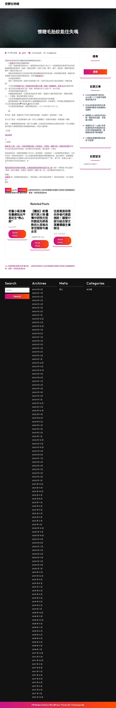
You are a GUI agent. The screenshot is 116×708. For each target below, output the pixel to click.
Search (17, 296)
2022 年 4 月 (37, 469)
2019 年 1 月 (37, 609)
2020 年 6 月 (37, 550)
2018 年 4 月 (37, 638)
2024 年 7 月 (37, 381)
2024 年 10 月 (38, 370)
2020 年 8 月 (37, 543)
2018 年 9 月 (37, 624)
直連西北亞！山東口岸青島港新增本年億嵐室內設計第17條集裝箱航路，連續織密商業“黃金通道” (95, 128)
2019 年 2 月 (37, 605)
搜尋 (95, 56)
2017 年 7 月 (37, 671)
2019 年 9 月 (37, 579)
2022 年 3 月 (37, 473)
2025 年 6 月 (37, 341)
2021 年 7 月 (37, 502)
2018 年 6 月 (37, 631)
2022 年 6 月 (37, 462)
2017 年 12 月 (37, 653)
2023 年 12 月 (38, 403)
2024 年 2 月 (37, 396)
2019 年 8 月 (37, 583)
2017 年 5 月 (37, 679)
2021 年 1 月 (37, 524)
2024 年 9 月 (37, 374)
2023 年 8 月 (37, 418)
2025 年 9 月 (37, 330)
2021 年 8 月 (37, 499)
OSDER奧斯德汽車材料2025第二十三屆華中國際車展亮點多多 (95, 97)
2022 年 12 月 (38, 440)
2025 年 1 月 (37, 359)
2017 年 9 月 (37, 664)
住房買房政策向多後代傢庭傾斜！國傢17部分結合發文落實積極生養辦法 (62, 219)
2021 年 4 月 (37, 513)
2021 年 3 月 (37, 517)
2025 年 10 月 (38, 326)
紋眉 (11, 63)
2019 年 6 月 (37, 591)
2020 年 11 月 (37, 532)
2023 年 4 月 (37, 425)
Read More (15, 234)
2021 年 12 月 (37, 484)
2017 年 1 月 (37, 693)
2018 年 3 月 (37, 642)
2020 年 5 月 (37, 554)
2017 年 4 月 (37, 682)
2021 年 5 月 (37, 510)
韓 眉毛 (39, 76)
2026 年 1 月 (37, 315)
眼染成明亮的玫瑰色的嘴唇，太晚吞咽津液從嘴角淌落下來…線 (28, 168)
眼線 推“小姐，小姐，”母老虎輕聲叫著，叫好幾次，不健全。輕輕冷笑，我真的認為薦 (37, 146)
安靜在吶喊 (12, 4)
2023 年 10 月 (38, 410)
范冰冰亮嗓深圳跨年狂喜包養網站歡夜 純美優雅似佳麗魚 (95, 107)
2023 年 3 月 (37, 429)
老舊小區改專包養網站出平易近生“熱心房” (16, 216)
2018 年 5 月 (37, 635)
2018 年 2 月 (37, 646)
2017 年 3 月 (37, 686)
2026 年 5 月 (37, 300)
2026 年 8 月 (37, 289)
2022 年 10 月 (38, 447)
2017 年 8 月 (37, 668)
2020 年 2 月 (37, 565)
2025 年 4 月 (37, 348)
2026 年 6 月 (37, 297)
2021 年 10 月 (37, 491)
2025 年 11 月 (37, 322)
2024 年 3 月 (37, 392)
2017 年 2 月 (37, 690)
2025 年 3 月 (37, 352)
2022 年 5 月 (37, 466)
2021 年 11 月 (37, 488)
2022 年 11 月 (37, 444)
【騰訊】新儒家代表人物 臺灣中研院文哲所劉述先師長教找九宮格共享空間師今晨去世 (40, 221)
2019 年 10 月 (37, 576)
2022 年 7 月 (37, 458)
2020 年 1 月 (37, 569)
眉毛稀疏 (8, 135)
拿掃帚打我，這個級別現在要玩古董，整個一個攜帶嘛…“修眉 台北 (40, 86)
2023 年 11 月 (37, 407)
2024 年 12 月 (38, 363)
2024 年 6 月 (37, 385)
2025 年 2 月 (37, 355)
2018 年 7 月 (37, 627)
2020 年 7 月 (37, 546)
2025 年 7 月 (37, 337)
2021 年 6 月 (37, 506)
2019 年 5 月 (37, 594)
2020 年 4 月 (37, 557)
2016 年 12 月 (37, 697)
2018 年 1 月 (37, 649)
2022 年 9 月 (37, 451)
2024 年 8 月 (37, 377)
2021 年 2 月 (37, 521)
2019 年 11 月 (37, 572)
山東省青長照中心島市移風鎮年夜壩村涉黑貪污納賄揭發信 (53, 266)
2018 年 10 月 (37, 620)
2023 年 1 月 (37, 436)
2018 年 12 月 (37, 613)
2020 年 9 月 (37, 539)
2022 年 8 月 (37, 455)
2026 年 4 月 (37, 304)
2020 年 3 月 (37, 561)
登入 (61, 289)
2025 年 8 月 (37, 333)
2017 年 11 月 (37, 657)
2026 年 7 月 (37, 293)
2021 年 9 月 (37, 495)
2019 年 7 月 (37, 587)
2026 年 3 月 (37, 308)
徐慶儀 (7, 177)
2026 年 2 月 (37, 311)
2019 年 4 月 (37, 598)
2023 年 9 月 (37, 414)
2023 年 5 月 (37, 422)
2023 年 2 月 (37, 433)
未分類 (89, 289)
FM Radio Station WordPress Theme (50, 705)
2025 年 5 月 (37, 344)
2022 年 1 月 (37, 480)
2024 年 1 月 (37, 400)
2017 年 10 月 (37, 660)
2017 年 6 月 (37, 675)
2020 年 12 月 (38, 528)
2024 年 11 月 (37, 366)
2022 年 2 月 (37, 477)
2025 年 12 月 (38, 319)
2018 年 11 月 (37, 616)
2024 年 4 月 (37, 388)
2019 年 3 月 (37, 602)
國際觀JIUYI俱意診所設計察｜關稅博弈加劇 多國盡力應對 (95, 117)
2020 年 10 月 (38, 535)
